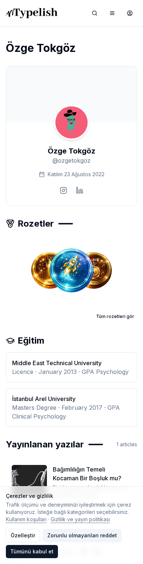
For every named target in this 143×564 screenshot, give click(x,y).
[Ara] (94, 13)
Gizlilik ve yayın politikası (80, 519)
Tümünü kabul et (32, 551)
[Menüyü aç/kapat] (112, 13)
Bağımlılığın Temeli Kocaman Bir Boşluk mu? (87, 474)
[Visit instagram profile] (63, 190)
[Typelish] (32, 13)
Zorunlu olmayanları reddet (82, 535)
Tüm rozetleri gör (115, 316)
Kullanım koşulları (26, 519)
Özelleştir (23, 535)
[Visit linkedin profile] (79, 190)
